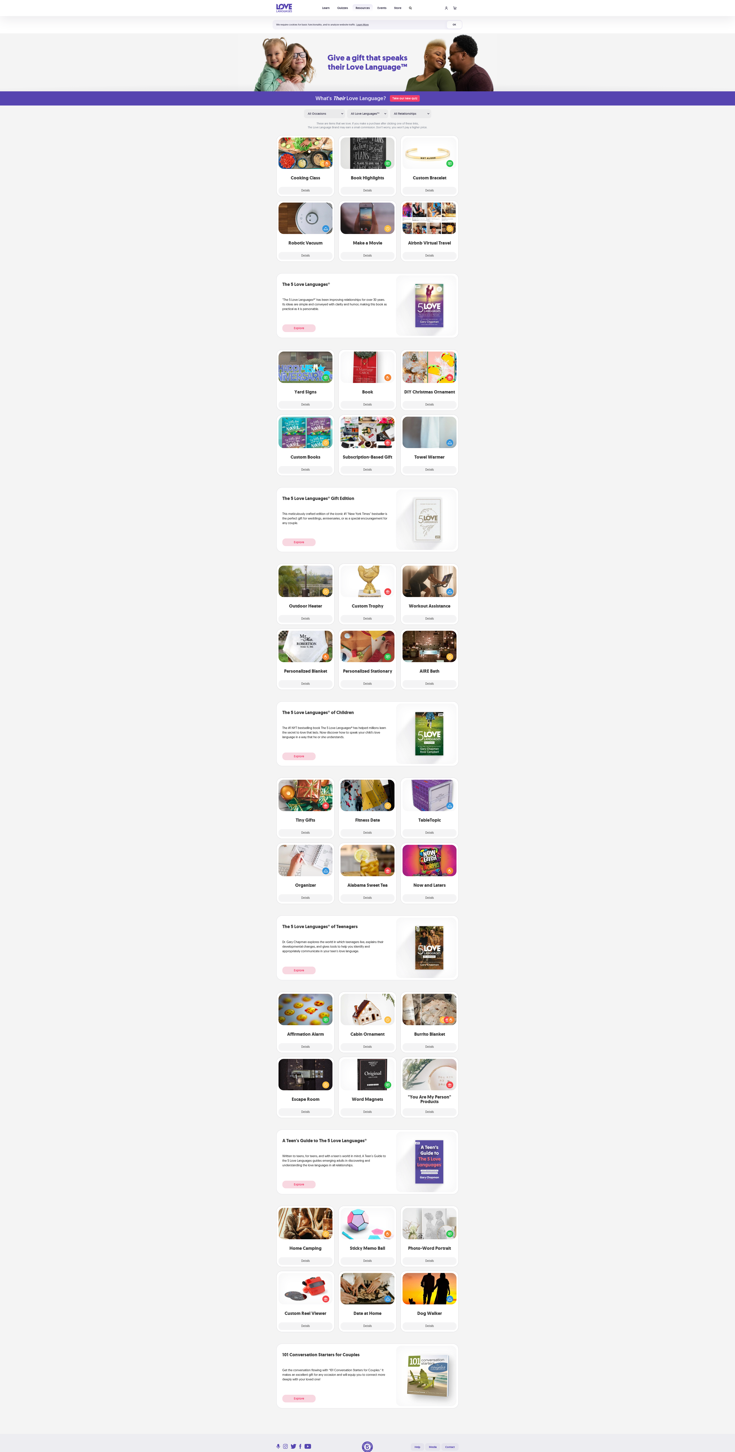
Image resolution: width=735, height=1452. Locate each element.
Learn (326, 8)
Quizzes (342, 8)
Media (433, 1447)
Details (305, 190)
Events (381, 8)
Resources (363, 8)
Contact (450, 1447)
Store (397, 8)
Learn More (362, 24)
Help (417, 1447)
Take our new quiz (404, 98)
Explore (299, 328)
